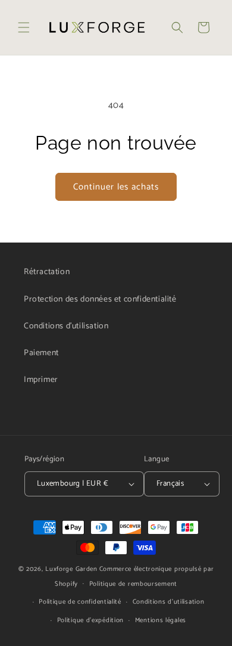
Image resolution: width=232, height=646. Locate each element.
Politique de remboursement (133, 584)
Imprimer (41, 380)
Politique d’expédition (90, 620)
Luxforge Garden (71, 569)
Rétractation (47, 272)
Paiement (41, 353)
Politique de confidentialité (80, 602)
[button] (24, 27)
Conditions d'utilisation (66, 326)
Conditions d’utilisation (169, 602)
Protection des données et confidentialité (100, 299)
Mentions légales (160, 620)
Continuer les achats (116, 186)
